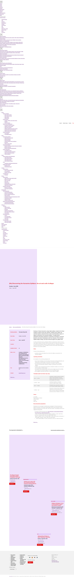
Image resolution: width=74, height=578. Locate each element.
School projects (2, 38)
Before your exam (15, 81)
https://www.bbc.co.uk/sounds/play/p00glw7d (55, 411)
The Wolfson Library (3, 58)
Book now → (12, 377)
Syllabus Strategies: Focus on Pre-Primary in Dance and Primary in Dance (57, 504)
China (3, 27)
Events (1, 11)
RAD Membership (3, 89)
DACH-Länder (4, 29)
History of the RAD (8, 100)
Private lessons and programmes (10, 129)
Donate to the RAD (17, 74)
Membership (2, 9)
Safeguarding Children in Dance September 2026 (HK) (44, 537)
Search (60, 123)
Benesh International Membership (6, 56)
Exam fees (2, 82)
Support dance (2, 73)
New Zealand (5, 233)
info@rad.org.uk (54, 560)
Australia (3, 21)
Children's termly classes (14, 42)
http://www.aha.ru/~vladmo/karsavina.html (42, 412)
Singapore (3, 32)
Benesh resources (8, 147)
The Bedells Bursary (8, 46)
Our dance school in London (5, 42)
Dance (1, 3)
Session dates (6, 82)
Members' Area (7, 165)
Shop (1, 15)
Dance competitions (3, 45)
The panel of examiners (12, 86)
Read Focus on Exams (8, 185)
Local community (5, 103)
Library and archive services (9, 152)
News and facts (4, 224)
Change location (12, 567)
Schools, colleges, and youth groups (6, 39)
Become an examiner (3, 86)
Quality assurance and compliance (10, 141)
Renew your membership (12, 90)
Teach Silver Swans (18, 64)
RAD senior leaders (8, 222)
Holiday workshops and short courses (9, 43)
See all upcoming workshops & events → (58, 430)
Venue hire (2, 14)
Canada (3, 24)
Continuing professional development (6, 67)
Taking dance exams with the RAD (6, 81)
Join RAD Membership (4, 90)
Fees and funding (18, 51)
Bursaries (11, 52)
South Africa (4, 25)
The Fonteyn (2, 46)
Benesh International (3, 53)
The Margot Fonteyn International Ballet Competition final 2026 (15, 476)
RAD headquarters (3, 102)
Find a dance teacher (10, 37)
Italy (2, 26)
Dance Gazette (7, 195)
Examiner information (3, 85)
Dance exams (2, 80)
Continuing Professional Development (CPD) (12, 196)
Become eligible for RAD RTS (10, 194)
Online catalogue (6, 59)
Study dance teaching (3, 50)
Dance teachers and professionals (6, 63)
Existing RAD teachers (4, 68)
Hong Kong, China (5, 28)
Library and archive (3, 57)
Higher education (25, 479)
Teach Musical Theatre (11, 64)
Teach (3, 155)
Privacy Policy (10, 576)
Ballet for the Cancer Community (10, 44)
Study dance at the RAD (4, 51)
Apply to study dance (16, 52)
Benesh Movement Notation (13, 95)
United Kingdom (2, 17)
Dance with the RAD (3, 37)
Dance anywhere (3, 36)
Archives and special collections (12, 58)
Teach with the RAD (3, 64)
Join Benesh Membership (4, 95)
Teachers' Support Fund (17, 93)
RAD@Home (21, 37)
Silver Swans (17, 37)
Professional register (3, 93)
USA (2, 20)
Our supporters (11, 74)
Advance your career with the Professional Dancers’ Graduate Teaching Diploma (30, 482)
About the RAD (2, 100)
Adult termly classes (8, 127)
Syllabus (54, 501)
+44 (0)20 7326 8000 (55, 561)
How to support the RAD (4, 74)
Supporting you (2, 75)
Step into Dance (18, 39)
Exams (1, 8)
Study (1, 4)
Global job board (10, 93)
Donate (70, 123)
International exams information (14, 82)
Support (1, 7)
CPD (1, 66)
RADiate (14, 39)
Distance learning (11, 51)
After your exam (21, 81)
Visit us (1, 103)
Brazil (4, 241)
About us (1, 10)
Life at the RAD (2, 104)
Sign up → (30, 562)
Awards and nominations (19, 100)
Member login (65, 123)
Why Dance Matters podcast (5, 101)
